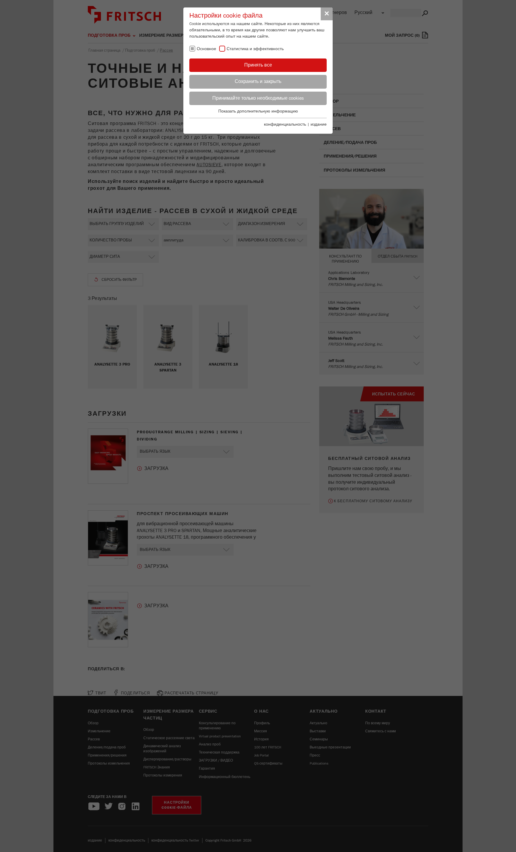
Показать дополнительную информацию (258, 111)
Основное (206, 49)
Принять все (258, 65)
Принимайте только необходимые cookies (258, 98)
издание (319, 124)
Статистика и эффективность (255, 49)
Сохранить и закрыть (258, 81)
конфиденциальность (285, 124)
